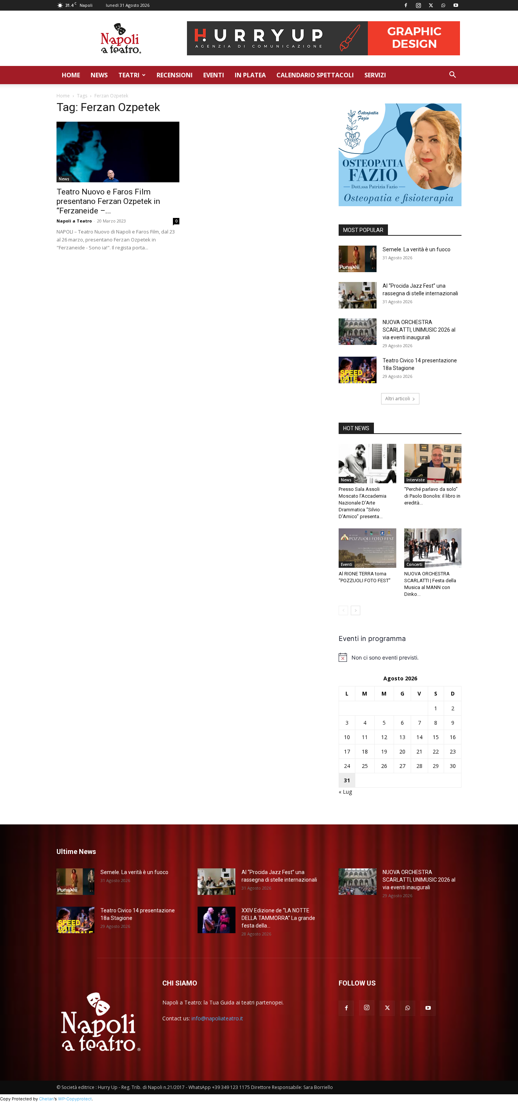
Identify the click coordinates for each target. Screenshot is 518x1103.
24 (347, 765)
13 (402, 737)
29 (436, 765)
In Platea (250, 75)
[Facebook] (405, 5)
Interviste (416, 480)
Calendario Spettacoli (315, 75)
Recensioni (175, 75)
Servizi (375, 75)
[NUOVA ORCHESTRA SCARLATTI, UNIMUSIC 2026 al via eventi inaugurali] (358, 331)
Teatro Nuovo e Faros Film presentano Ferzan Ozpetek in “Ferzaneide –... (108, 201)
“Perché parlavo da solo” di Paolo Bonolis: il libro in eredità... (432, 496)
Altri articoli (397, 398)
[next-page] (355, 610)
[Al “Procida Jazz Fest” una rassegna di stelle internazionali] (358, 295)
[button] (452, 75)
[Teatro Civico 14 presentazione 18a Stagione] (358, 370)
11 (365, 737)
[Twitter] (430, 5)
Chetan (46, 1098)
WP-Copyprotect (75, 1098)
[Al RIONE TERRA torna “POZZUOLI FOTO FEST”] (367, 548)
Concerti (414, 564)
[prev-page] (343, 610)
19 (384, 751)
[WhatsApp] (443, 5)
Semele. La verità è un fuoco (417, 249)
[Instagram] (418, 5)
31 (347, 780)
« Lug (345, 791)
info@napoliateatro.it (217, 1018)
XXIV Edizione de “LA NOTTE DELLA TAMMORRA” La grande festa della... (278, 918)
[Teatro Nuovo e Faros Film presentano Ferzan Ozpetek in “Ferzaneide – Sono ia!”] (118, 152)
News (99, 75)
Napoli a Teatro (74, 221)
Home (71, 75)
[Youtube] (455, 5)
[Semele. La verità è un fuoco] (358, 259)
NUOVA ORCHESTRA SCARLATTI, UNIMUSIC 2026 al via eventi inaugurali (419, 329)
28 (419, 765)
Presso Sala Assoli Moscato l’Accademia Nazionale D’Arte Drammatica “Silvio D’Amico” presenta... (362, 502)
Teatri (129, 75)
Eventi (213, 75)
